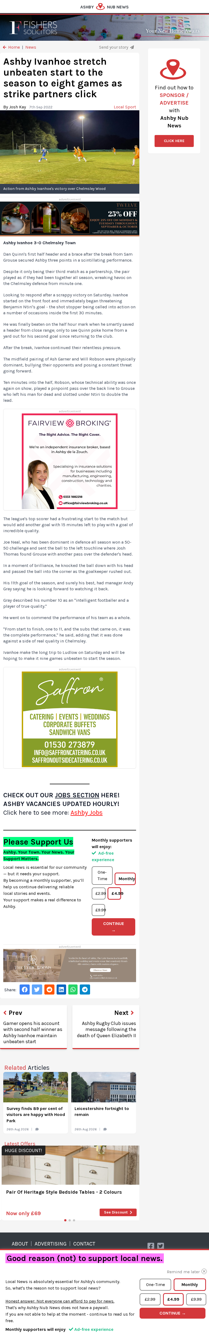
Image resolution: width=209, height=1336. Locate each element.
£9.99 (100, 909)
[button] (65, 1220)
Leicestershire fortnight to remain (102, 1111)
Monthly (127, 878)
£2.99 (100, 893)
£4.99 (116, 893)
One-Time (102, 875)
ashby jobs (86, 812)
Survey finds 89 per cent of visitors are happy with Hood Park (36, 1114)
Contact (84, 1244)
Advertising (51, 1244)
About (20, 1244)
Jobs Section (77, 795)
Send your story (114, 47)
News (30, 47)
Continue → (113, 927)
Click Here (174, 141)
